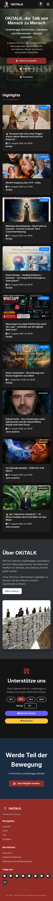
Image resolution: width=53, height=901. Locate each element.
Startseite (6, 826)
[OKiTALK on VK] (23, 876)
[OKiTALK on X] (48, 876)
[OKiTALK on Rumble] (41, 876)
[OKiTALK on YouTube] (35, 876)
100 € (41, 699)
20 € (21, 699)
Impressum (7, 853)
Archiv (5, 831)
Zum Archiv (28, 68)
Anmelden (41, 4)
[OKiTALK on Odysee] (17, 876)
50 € (31, 699)
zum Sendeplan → (11, 99)
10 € (11, 699)
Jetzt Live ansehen (28, 61)
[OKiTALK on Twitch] (29, 876)
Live (4, 835)
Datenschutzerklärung (11, 857)
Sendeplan (28, 77)
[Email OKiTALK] (4, 882)
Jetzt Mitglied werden (28, 783)
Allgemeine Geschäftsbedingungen (17, 861)
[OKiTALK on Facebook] (11, 876)
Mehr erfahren (12, 591)
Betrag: (19, 706)
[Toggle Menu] (48, 4)
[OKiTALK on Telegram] (4, 876)
